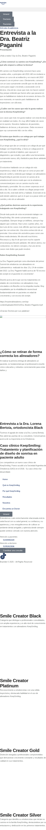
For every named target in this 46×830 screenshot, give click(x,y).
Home (5, 479)
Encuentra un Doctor (11, 509)
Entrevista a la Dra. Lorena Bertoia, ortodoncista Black (21, 426)
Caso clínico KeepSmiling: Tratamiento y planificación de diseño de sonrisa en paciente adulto (21, 451)
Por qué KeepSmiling (11, 491)
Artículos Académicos (9, 28)
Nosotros (6, 503)
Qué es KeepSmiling (11, 485)
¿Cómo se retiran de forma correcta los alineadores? (21, 354)
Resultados (7, 497)
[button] (23, 9)
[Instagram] (10, 556)
